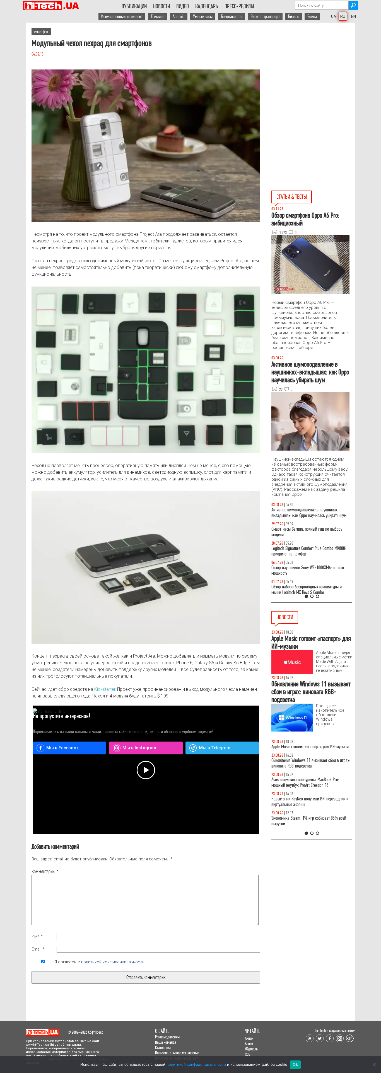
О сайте (162, 1031)
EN (353, 16)
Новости (161, 6)
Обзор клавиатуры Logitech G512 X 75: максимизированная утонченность (302, 532)
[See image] (146, 146)
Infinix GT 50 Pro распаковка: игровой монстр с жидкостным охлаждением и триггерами (309, 551)
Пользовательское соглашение (177, 1052)
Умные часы (203, 17)
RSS (247, 1054)
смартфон (41, 31)
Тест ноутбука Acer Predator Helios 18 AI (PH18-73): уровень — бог (309, 589)
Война (312, 17)
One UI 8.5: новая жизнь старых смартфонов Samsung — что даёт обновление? (307, 512)
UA (333, 16)
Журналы (251, 1049)
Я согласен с (99, 961)
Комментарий (43, 871)
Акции (249, 1038)
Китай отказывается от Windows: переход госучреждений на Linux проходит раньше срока (310, 749)
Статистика (163, 1047)
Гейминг (157, 17)
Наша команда (165, 1042)
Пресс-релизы (239, 6)
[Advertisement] (313, 73)
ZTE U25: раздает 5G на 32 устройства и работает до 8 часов (311, 768)
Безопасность (231, 17)
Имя (37, 936)
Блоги (249, 1043)
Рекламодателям (167, 1037)
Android (179, 17)
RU (342, 16)
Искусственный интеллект (122, 17)
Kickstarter (104, 689)
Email (38, 949)
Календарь (206, 6)
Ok (295, 1064)
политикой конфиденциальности (112, 961)
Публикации (134, 6)
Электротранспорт (265, 17)
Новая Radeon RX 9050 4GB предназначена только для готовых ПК (306, 826)
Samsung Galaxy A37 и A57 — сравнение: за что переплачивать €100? (310, 570)
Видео (182, 6)
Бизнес (293, 17)
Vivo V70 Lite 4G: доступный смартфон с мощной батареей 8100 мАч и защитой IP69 (310, 788)
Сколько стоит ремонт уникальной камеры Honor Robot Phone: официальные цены (311, 807)
